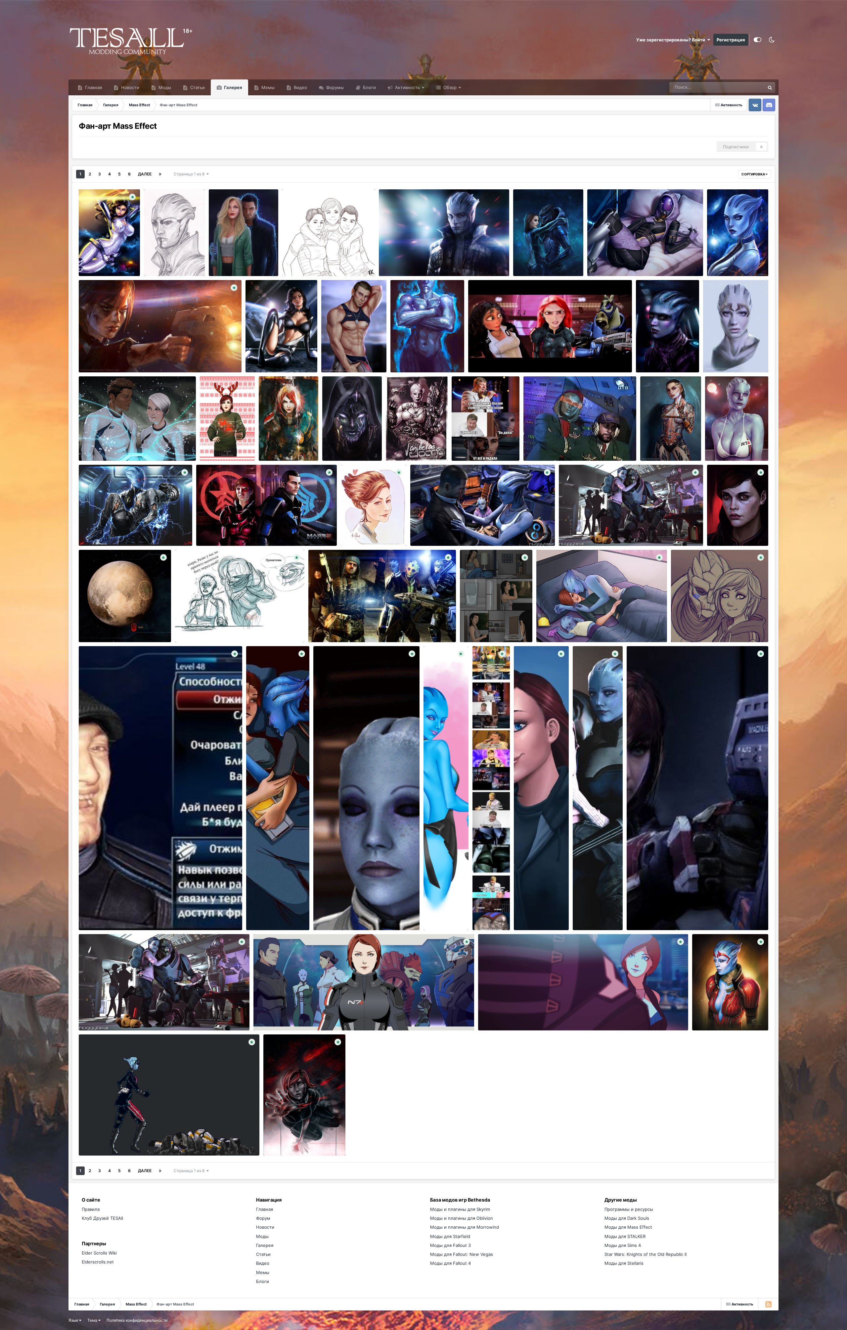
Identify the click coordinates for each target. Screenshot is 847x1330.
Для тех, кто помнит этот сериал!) (564, 445)
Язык (73, 1320)
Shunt (103, 538)
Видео (299, 87)
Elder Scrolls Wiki (99, 1253)
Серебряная (483, 446)
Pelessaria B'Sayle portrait (666, 350)
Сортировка (753, 174)
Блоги (369, 87)
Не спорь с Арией (167, 254)
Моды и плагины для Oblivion (461, 1218)
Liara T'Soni (723, 254)
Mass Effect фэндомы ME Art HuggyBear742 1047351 (619, 530)
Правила (91, 1209)
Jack (649, 432)
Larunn (169, 261)
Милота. (684, 620)
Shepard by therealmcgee (109, 356)
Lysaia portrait (721, 350)
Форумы (334, 87)
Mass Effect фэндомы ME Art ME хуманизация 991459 (372, 524)
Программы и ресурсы (628, 1209)
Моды (164, 87)
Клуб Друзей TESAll (102, 1218)
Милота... (551, 626)
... (466, 620)
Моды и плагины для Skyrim (460, 1209)
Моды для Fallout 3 (450, 1245)
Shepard (271, 439)
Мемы (267, 87)
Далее (145, 173)
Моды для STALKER (625, 1236)
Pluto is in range (99, 626)
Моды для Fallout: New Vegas (461, 1254)
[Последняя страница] (160, 174)
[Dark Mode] (772, 40)
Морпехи (296, 260)
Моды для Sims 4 (622, 1245)
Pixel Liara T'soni (100, 1140)
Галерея (232, 87)
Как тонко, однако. (199, 626)
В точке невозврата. (289, 1133)
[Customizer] (757, 40)
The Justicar (709, 1008)
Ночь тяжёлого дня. (272, 908)
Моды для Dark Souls (626, 1218)
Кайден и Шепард (232, 254)
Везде (750, 87)
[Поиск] (770, 87)
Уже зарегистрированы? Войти (671, 39)
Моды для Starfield (450, 1236)
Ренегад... (722, 524)
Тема (92, 1320)
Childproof (94, 1015)
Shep (522, 254)
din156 (104, 364)
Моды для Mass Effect (628, 1227)
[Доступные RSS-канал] (768, 1304)
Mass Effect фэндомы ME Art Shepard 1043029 (464, 530)
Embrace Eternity (335, 914)
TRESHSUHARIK (343, 634)
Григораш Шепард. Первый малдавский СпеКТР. (365, 626)
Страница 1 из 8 (190, 173)
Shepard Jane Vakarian (420, 268)
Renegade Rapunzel (492, 356)
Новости (129, 87)
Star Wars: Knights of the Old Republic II (645, 1254)
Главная (93, 87)
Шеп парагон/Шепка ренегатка (234, 530)
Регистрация (731, 39)
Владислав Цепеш (213, 634)
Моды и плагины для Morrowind (464, 1227)
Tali (595, 260)
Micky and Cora (99, 445)
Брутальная (402, 439)
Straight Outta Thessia (732, 439)
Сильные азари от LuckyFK (424, 350)
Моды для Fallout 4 (450, 1263)
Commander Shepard (348, 350)
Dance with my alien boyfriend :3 (515, 1015)
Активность (407, 87)
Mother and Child (594, 901)
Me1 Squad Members (279, 1015)
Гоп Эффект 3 (97, 914)
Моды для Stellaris (624, 1263)
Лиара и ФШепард (102, 530)
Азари (389, 260)
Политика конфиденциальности (137, 1320)
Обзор (449, 87)
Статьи (197, 87)
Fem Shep (641, 914)
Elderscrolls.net (98, 1261)
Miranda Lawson (99, 254)
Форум (263, 1218)
